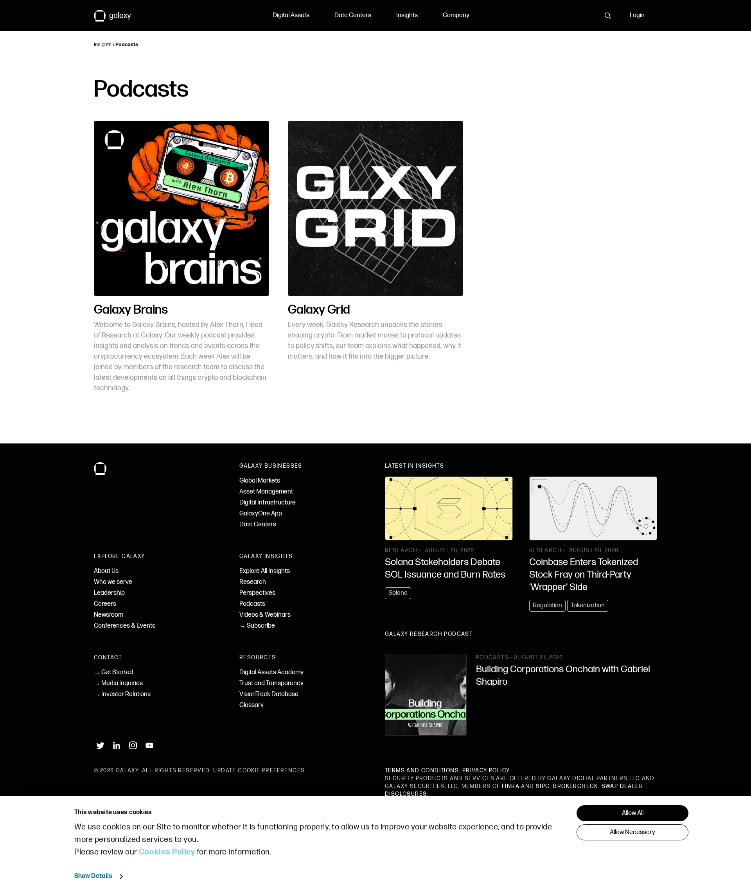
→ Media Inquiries (118, 683)
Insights (407, 15)
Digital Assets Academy (271, 672)
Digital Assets (291, 15)
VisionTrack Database (268, 694)
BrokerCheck (575, 786)
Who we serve (113, 582)
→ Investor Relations (122, 694)
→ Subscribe (257, 626)
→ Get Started (113, 672)
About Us (106, 571)
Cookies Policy (167, 852)
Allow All (632, 813)
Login (637, 15)
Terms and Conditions (422, 770)
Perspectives (257, 593)
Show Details (93, 876)
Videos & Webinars (265, 615)
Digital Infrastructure (267, 502)
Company (456, 15)
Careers (105, 604)
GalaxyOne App (260, 513)
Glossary (251, 705)
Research (252, 582)
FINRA (510, 786)
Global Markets (259, 481)
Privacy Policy (486, 770)
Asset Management (266, 491)
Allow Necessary (632, 832)
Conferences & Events (124, 626)
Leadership (109, 593)
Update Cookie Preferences (259, 770)
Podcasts (252, 604)
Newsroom (108, 615)
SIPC (543, 786)
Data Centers (352, 15)
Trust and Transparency (271, 683)
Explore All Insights (264, 571)
